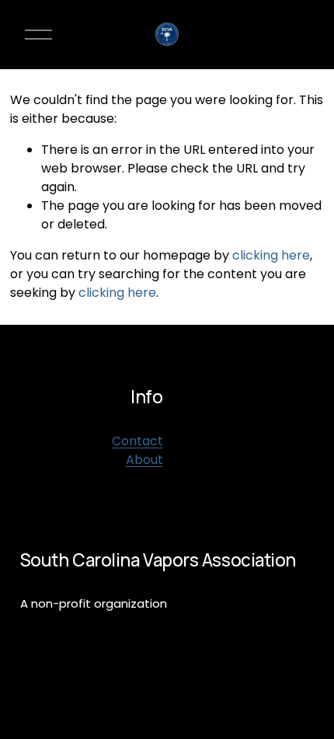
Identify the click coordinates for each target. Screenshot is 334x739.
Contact (137, 441)
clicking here (271, 255)
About (144, 460)
